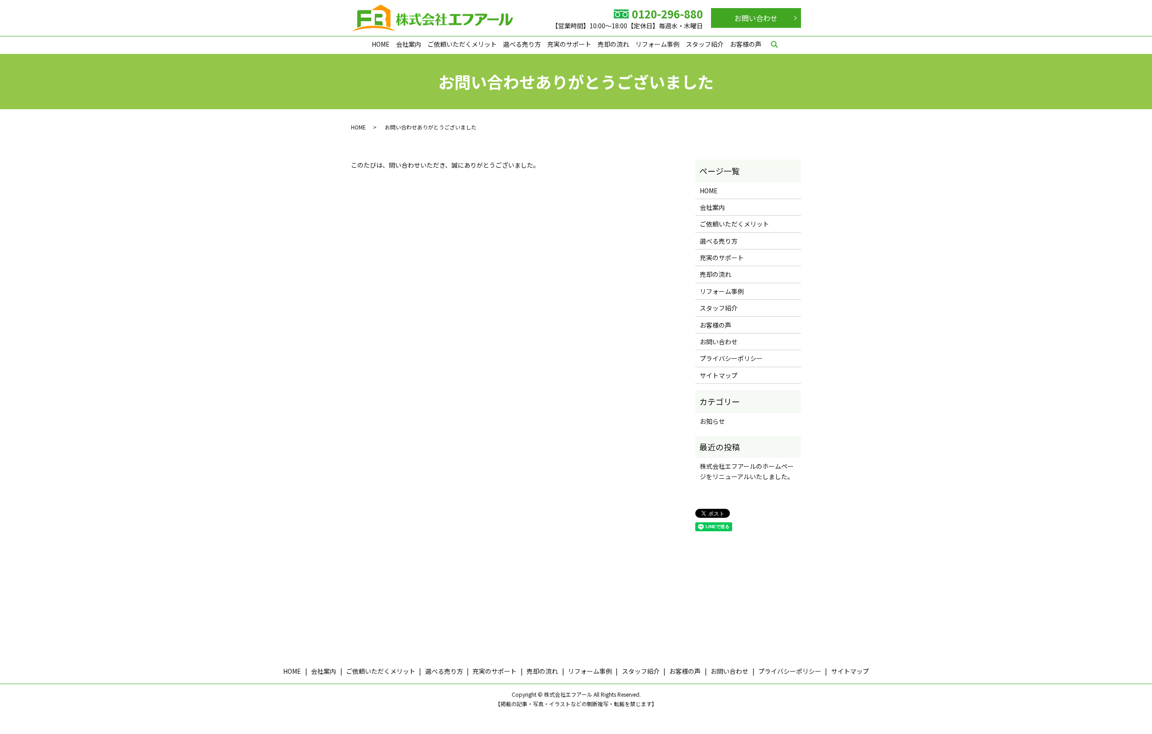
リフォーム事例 (657, 44)
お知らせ (712, 421)
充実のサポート (569, 44)
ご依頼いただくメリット (462, 44)
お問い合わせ (756, 18)
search (774, 45)
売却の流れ (613, 44)
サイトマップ (719, 375)
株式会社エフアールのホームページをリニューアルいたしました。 (747, 471)
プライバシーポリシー (731, 358)
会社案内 (408, 44)
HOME (381, 44)
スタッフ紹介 (705, 44)
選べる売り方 (522, 44)
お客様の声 (745, 44)
